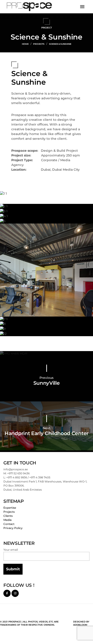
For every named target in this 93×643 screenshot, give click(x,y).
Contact (8, 524)
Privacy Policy (13, 528)
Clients (8, 515)
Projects (9, 511)
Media (7, 520)
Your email (10, 549)
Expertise (9, 507)
